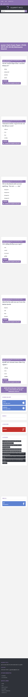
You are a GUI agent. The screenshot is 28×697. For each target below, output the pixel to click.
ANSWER (5, 81)
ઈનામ (5, 370)
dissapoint (6, 195)
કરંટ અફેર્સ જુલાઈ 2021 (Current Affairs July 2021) (12, 441)
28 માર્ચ (5, 77)
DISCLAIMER (4, 689)
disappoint (6, 198)
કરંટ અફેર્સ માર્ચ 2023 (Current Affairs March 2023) (12, 449)
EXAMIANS (4, 675)
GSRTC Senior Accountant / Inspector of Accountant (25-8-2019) (13, 457)
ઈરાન (5, 132)
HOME (2, 1)
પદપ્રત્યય (5, 463)
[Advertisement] (14, 28)
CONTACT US (10, 1)
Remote (6, 307)
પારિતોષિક (6, 376)
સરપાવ (5, 373)
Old (5, 310)
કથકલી (5, 250)
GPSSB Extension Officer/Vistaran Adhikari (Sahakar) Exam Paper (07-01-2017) (13, 454)
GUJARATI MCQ (16, 7)
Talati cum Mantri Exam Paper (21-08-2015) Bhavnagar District (13, 460)
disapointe (6, 192)
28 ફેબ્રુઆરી (6, 72)
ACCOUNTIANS (4, 677)
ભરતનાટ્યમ (6, 253)
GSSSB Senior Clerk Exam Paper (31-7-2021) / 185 (12, 445)
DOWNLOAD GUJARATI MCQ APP (12, 83)
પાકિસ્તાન (6, 129)
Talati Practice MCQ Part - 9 (8, 443)
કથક (5, 247)
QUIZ (6, 1)
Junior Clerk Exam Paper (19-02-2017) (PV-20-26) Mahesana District (12, 61)
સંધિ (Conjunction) (6, 447)
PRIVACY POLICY (5, 687)
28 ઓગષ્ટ (6, 74)
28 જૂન (5, 69)
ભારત (5, 135)
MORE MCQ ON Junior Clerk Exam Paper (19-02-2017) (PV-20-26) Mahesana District (14, 389)
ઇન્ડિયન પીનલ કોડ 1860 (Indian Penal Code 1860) (12, 451)
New (5, 313)
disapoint (6, 189)
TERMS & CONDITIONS (6, 690)
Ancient (6, 316)
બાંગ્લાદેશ (5, 138)
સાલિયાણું (6, 368)
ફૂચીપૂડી (5, 256)
